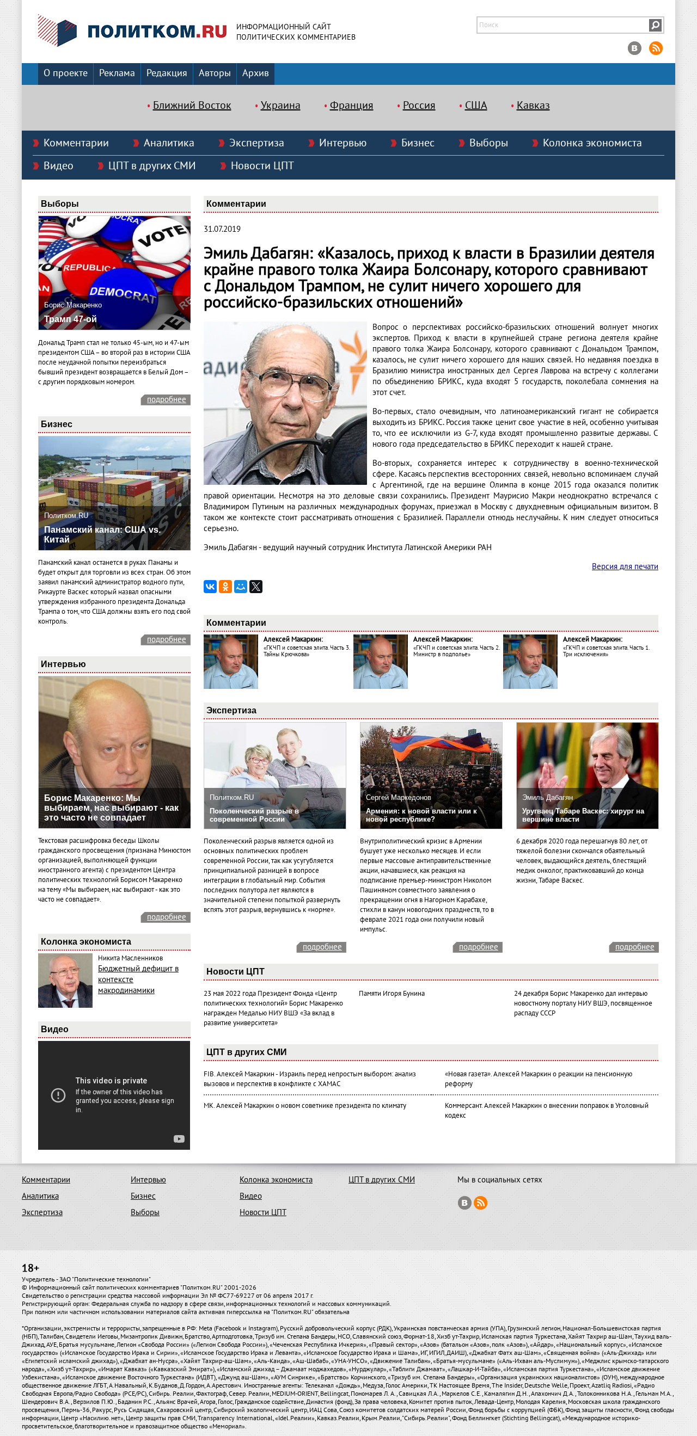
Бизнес (418, 143)
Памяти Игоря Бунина (392, 993)
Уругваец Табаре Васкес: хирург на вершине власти (583, 815)
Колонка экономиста (592, 143)
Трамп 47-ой (70, 319)
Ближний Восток (192, 105)
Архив (255, 73)
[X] (255, 586)
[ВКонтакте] (210, 586)
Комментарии (76, 143)
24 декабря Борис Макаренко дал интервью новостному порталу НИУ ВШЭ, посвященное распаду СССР (583, 1003)
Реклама (117, 73)
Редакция (166, 73)
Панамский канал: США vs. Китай (102, 534)
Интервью (342, 143)
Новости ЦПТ (262, 166)
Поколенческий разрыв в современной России (254, 815)
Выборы (488, 143)
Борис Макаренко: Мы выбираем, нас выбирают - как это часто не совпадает (111, 807)
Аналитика (169, 143)
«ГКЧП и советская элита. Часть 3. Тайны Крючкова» (307, 651)
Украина (281, 105)
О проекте (66, 73)
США (476, 105)
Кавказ (533, 105)
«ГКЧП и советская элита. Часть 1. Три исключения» (606, 651)
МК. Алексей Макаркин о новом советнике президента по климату (305, 1105)
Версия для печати (625, 566)
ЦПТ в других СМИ (152, 166)
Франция (352, 105)
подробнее (166, 399)
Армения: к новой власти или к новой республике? (421, 815)
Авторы (215, 73)
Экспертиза (256, 143)
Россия (419, 105)
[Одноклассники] (225, 586)
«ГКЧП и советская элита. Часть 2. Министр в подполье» (456, 651)
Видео (59, 166)
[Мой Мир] (240, 586)
